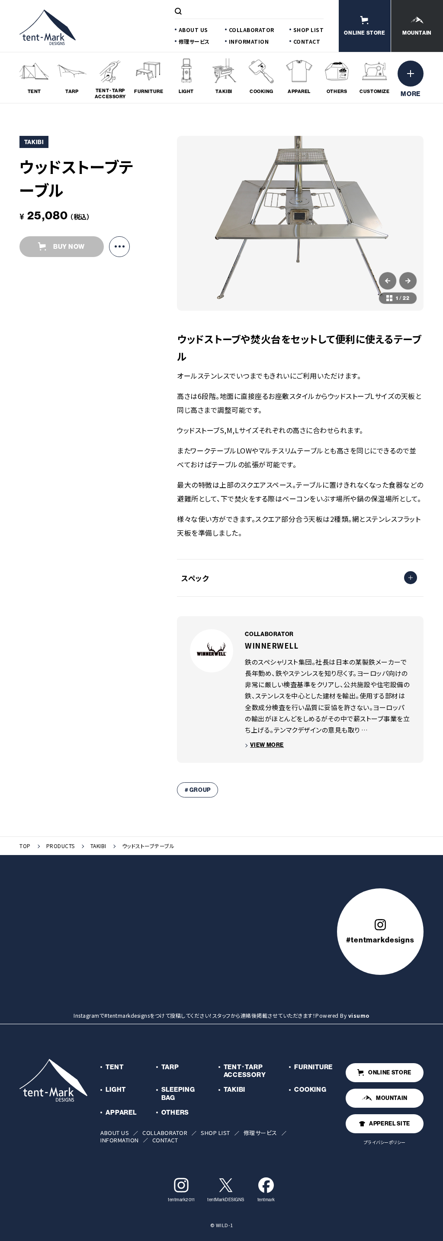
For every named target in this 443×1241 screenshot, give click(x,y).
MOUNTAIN (392, 1097)
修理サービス (194, 41)
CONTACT (307, 41)
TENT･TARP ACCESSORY (245, 1071)
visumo (358, 1015)
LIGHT (116, 1089)
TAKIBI (98, 846)
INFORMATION (249, 41)
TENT (114, 1067)
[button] (388, 281)
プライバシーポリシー (385, 1142)
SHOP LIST (308, 29)
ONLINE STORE (389, 1072)
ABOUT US (193, 29)
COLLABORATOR (251, 29)
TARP (170, 1067)
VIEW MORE (267, 744)
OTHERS (175, 1112)
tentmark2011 (181, 1199)
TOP (25, 846)
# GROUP (198, 789)
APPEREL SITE (389, 1123)
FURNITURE (313, 1067)
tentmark (266, 1199)
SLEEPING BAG (178, 1093)
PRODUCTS (60, 846)
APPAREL (121, 1112)
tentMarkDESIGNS (225, 1199)
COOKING (310, 1089)
